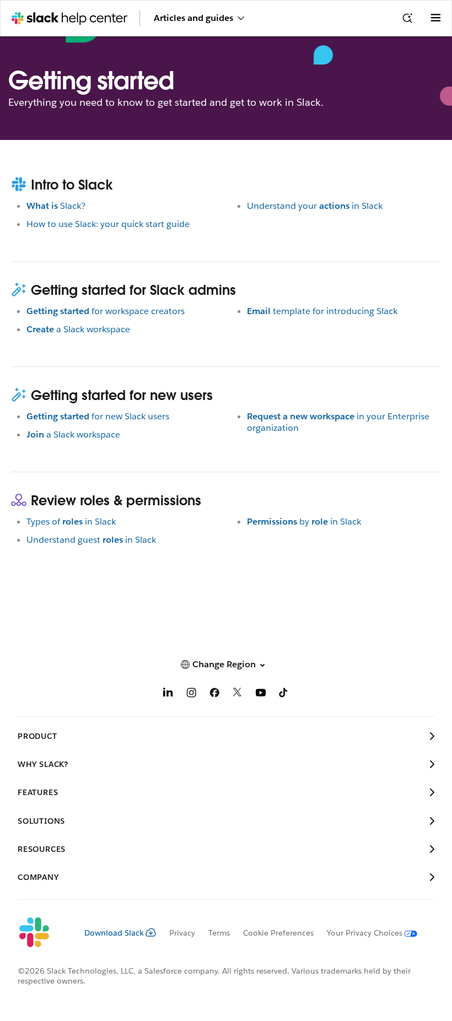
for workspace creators (105, 311)
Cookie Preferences (278, 933)
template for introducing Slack (322, 311)
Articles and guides (193, 18)
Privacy (182, 933)
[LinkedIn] (168, 694)
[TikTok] (284, 694)
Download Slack (114, 933)
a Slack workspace (78, 329)
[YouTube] (261, 694)
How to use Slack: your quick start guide (108, 224)
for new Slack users (97, 416)
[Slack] (42, 932)
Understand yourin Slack (315, 206)
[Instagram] (191, 694)
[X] (238, 694)
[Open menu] (435, 18)
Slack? (55, 206)
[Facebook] (214, 694)
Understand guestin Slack (91, 539)
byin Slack (304, 521)
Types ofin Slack (71, 521)
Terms (219, 933)
